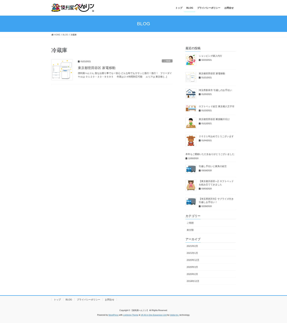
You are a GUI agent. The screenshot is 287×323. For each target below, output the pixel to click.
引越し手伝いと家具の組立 (213, 166)
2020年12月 (193, 260)
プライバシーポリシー (88, 299)
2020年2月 (192, 274)
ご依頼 (167, 61)
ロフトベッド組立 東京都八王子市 (216, 106)
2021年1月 (192, 253)
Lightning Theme (130, 315)
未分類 (190, 230)
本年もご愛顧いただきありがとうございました (210, 154)
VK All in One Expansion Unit (154, 315)
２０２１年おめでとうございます (216, 136)
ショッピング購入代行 (210, 56)
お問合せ (109, 299)
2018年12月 (193, 281)
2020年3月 (192, 267)
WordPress (113, 315)
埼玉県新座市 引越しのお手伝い (215, 90)
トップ (57, 299)
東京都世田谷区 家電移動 (96, 68)
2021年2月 (192, 246)
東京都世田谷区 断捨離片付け (214, 119)
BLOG (69, 299)
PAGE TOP (277, 310)
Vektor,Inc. (174, 315)
